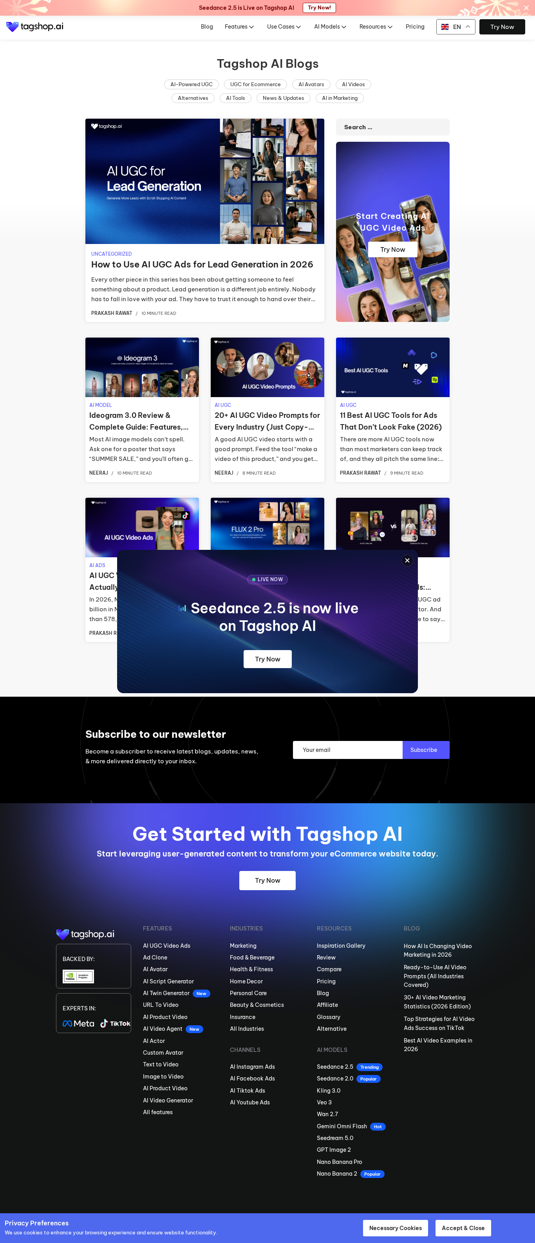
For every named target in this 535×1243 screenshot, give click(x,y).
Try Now (267, 659)
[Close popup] (407, 560)
